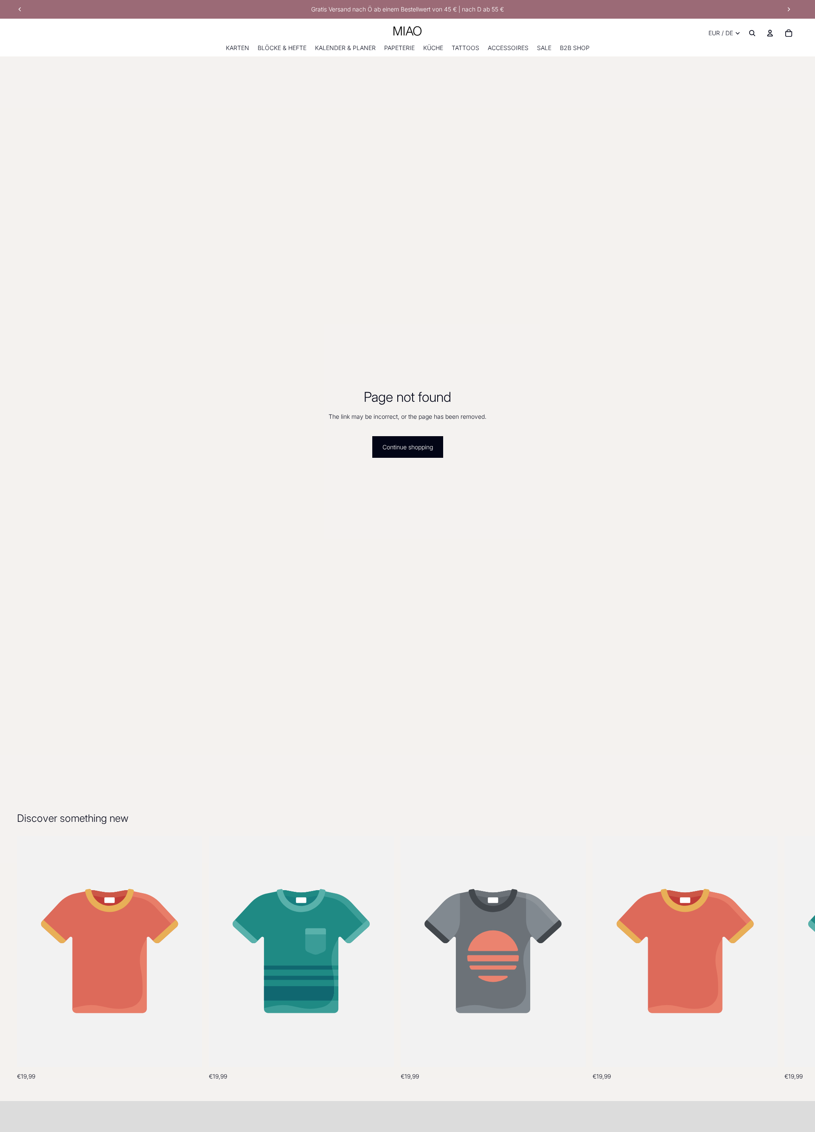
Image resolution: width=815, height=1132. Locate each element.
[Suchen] (752, 33)
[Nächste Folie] (788, 9)
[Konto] (770, 33)
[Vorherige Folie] (20, 9)
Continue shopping (407, 447)
